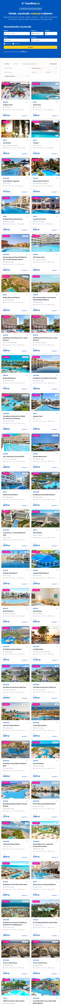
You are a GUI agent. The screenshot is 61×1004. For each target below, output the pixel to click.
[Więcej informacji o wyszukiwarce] (26, 51)
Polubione (54, 64)
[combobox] (44, 68)
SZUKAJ (30, 47)
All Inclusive (8, 43)
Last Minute (17, 43)
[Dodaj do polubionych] (27, 102)
